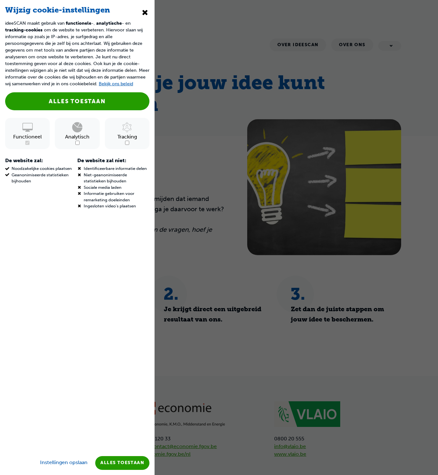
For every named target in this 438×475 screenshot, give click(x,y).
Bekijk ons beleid (116, 84)
